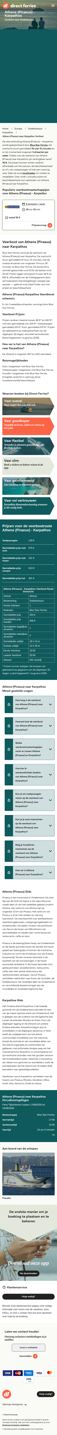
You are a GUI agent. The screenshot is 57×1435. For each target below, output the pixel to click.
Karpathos (7, 132)
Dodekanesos (35, 129)
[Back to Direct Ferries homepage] (19, 5)
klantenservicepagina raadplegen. (16, 1425)
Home (5, 129)
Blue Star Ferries (39, 145)
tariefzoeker (29, 173)
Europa (18, 129)
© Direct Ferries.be (10, 1415)
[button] (30, 704)
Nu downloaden (28, 1273)
